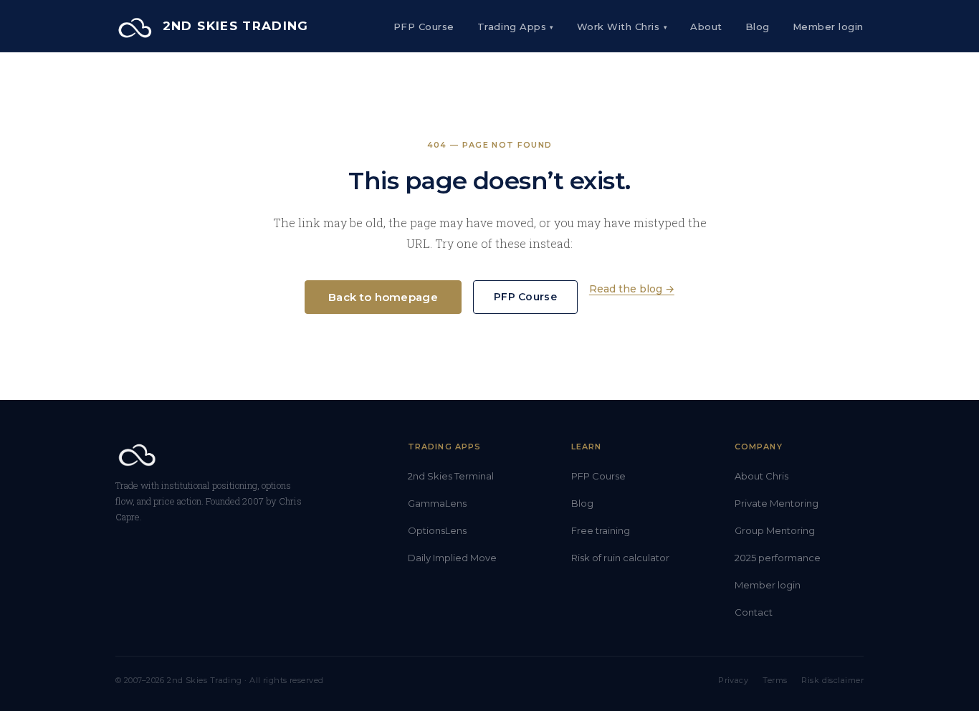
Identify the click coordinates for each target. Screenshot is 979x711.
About (706, 26)
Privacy (733, 680)
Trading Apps (515, 26)
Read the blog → (631, 288)
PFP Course (423, 26)
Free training (600, 530)
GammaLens (437, 503)
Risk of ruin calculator (620, 557)
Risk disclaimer (832, 680)
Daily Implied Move (452, 557)
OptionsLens (437, 530)
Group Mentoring (775, 530)
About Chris (761, 476)
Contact (754, 612)
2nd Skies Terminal (451, 476)
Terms (775, 680)
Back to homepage (383, 297)
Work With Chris (622, 26)
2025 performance (778, 557)
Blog (757, 26)
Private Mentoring (776, 503)
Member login (768, 585)
